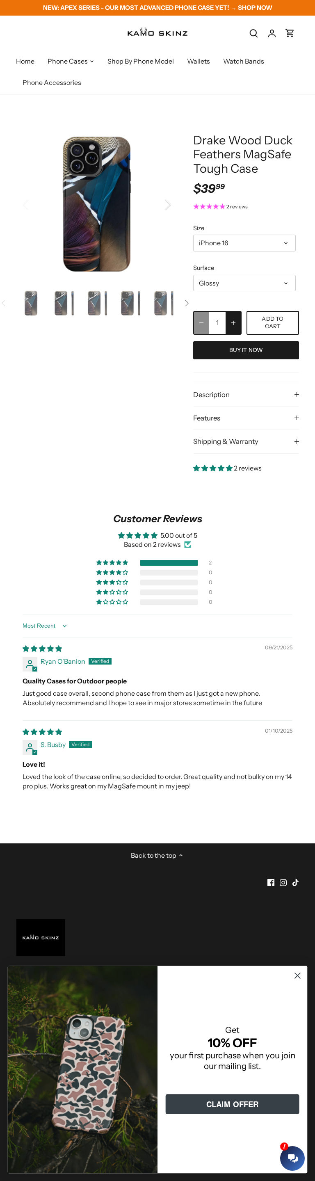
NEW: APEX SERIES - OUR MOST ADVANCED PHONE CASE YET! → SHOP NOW (157, 7)
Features (206, 418)
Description (211, 395)
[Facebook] (270, 881)
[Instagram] (283, 881)
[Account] (272, 33)
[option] (97, 204)
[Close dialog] (297, 975)
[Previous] (36, 204)
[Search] (254, 33)
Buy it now (246, 350)
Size (198, 228)
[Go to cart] (290, 33)
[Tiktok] (295, 881)
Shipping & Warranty (225, 441)
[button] (213, 468)
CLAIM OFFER (232, 1104)
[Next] (157, 204)
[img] (42, 648)
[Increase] (233, 322)
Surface (203, 268)
